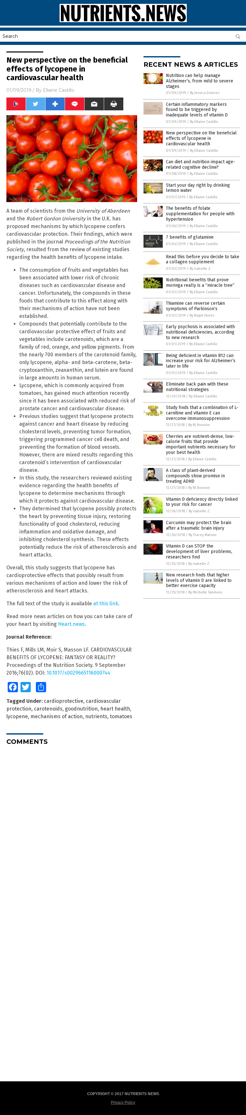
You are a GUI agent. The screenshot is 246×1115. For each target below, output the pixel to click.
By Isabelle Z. (200, 269)
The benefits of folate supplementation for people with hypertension (200, 214)
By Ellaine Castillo (204, 122)
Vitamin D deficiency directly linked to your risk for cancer (202, 502)
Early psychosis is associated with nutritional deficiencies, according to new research (200, 332)
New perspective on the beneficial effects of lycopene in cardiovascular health (201, 138)
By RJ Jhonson (199, 425)
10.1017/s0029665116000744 (78, 673)
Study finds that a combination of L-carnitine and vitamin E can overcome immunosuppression (202, 413)
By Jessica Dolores (204, 93)
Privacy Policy (123, 1102)
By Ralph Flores (202, 315)
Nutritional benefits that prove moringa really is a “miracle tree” (200, 282)
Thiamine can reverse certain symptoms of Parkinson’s (195, 306)
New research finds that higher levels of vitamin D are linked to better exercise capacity (199, 580)
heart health (115, 709)
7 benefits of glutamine (190, 237)
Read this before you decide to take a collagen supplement (202, 259)
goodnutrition (81, 709)
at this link (105, 603)
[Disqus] (71, 830)
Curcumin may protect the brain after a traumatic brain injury (198, 525)
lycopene (17, 716)
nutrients (96, 716)
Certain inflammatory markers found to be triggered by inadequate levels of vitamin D (197, 110)
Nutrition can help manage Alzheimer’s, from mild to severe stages (199, 81)
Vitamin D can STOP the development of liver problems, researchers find (199, 551)
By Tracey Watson (203, 535)
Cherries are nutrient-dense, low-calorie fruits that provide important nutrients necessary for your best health (200, 444)
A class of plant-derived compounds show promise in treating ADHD (195, 476)
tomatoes (121, 716)
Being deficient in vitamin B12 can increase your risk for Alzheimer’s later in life (200, 361)
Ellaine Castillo (58, 90)
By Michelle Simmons (205, 592)
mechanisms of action (56, 716)
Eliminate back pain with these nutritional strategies (197, 386)
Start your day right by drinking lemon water (198, 188)
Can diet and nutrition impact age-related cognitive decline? (200, 164)
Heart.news (71, 624)
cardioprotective (63, 701)
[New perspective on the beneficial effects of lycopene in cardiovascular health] (123, 21)
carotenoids (48, 709)
